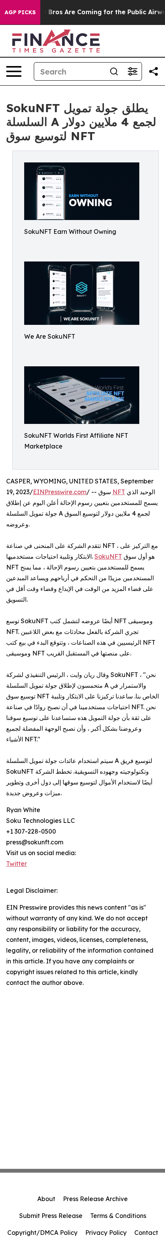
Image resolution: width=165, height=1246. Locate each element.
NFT (118, 492)
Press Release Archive (95, 1199)
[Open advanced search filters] (132, 71)
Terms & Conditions (118, 1216)
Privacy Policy (106, 1232)
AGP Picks (20, 12)
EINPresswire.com (59, 492)
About (46, 1199)
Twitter (16, 863)
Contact (146, 1232)
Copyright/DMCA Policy (42, 1232)
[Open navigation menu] (13, 71)
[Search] (114, 71)
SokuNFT (108, 556)
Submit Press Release (50, 1216)
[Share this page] (153, 71)
